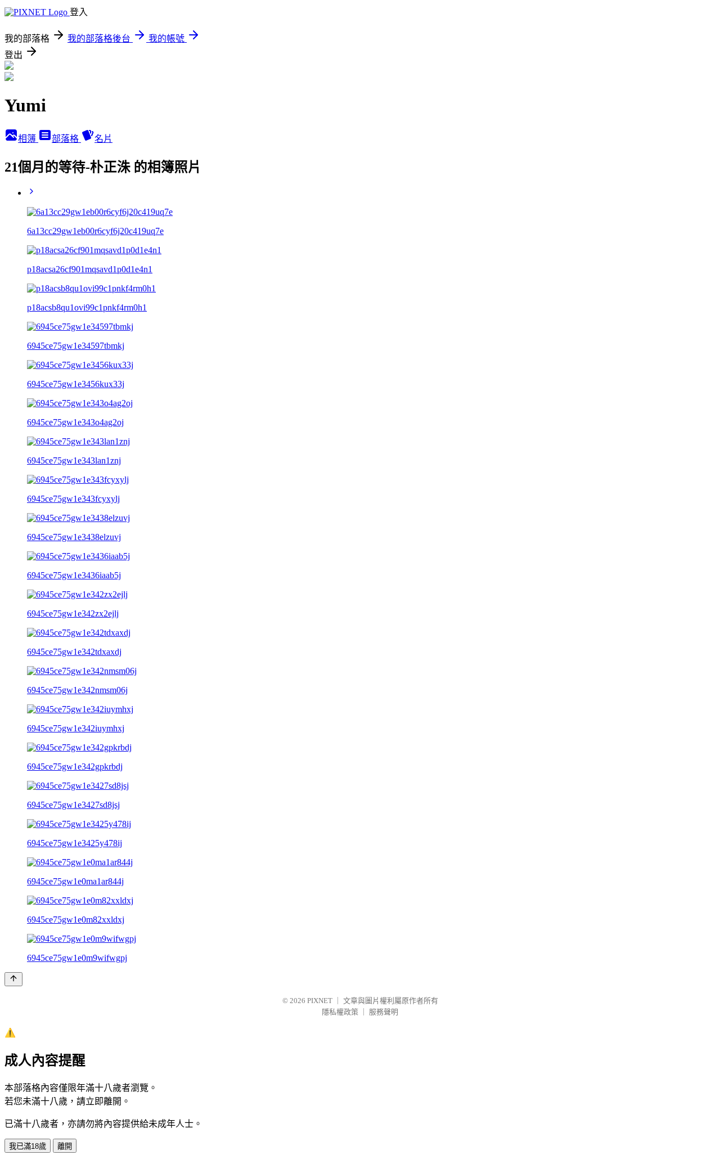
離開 (64, 1146)
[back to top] (13, 979)
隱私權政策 (340, 1012)
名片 (103, 138)
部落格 (66, 138)
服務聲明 (383, 1012)
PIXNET (319, 1000)
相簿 (28, 138)
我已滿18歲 (27, 1146)
